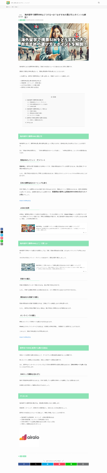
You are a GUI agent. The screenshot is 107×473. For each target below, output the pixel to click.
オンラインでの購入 (35, 115)
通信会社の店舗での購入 (36, 113)
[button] (24, 464)
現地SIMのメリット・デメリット (38, 102)
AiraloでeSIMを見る (25, 200)
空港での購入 (33, 111)
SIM (21, 20)
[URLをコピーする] (83, 464)
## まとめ (30, 122)
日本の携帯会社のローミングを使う (39, 104)
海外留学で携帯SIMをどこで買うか (37, 109)
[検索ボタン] (98, 3)
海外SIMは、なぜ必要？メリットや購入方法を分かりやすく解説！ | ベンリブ (57, 226)
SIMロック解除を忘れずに (36, 120)
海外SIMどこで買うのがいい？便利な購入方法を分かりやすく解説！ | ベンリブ (58, 265)
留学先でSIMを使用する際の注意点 (37, 118)
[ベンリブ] (8, 2)
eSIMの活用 (33, 106)
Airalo (24, 20)
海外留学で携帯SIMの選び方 (35, 100)
